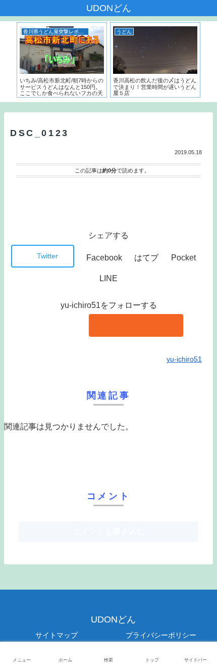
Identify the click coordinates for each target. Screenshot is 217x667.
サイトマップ (56, 635)
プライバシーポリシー (161, 635)
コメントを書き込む (108, 531)
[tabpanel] (62, 60)
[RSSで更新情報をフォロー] (136, 325)
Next (209, 62)
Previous (8, 62)
